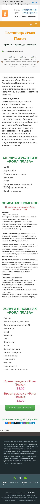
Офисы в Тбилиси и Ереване (25, 16)
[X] (15, 423)
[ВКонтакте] (6, 423)
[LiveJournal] (18, 423)
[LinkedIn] (33, 423)
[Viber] (24, 423)
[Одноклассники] (9, 423)
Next (38, 62)
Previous (2, 62)
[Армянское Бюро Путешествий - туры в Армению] (5, 13)
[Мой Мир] (12, 423)
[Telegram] (30, 423)
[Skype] (21, 423)
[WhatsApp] (27, 423)
